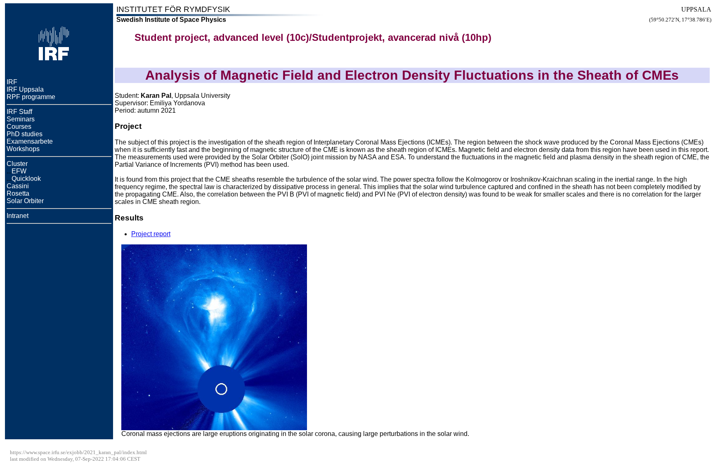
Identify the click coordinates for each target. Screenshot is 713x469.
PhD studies (24, 133)
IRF (12, 81)
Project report (150, 233)
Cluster (17, 163)
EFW (19, 171)
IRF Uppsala (25, 89)
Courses (19, 126)
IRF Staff (19, 111)
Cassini (18, 185)
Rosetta (18, 193)
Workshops (23, 148)
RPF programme (31, 96)
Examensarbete (30, 141)
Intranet (17, 215)
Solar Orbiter (25, 200)
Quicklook (26, 178)
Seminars (21, 119)
